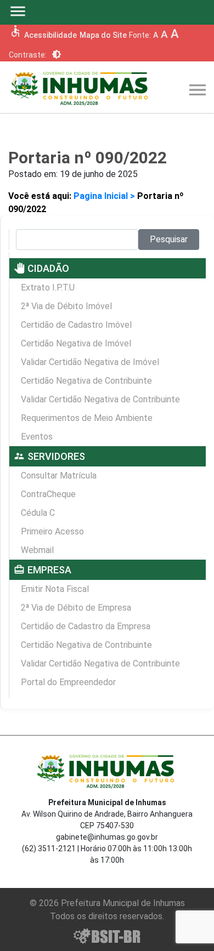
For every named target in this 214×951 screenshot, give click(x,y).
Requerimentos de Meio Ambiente (87, 418)
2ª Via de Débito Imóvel (66, 306)
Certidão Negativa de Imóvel (76, 343)
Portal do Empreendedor (68, 682)
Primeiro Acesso (52, 531)
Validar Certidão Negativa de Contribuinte (100, 399)
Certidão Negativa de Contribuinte (86, 380)
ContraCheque (48, 494)
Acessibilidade (50, 35)
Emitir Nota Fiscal (55, 589)
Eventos (37, 436)
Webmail (37, 550)
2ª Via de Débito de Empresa (76, 607)
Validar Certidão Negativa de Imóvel (90, 362)
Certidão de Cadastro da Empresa (85, 626)
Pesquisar (169, 239)
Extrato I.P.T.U (48, 287)
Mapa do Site (103, 35)
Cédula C (38, 513)
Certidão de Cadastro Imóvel (76, 325)
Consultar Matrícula (59, 475)
